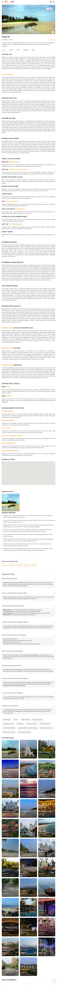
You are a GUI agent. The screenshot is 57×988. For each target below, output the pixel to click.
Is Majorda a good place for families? (12, 665)
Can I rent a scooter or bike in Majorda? (12, 693)
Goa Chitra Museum (15, 224)
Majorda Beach (14, 162)
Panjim (8, 387)
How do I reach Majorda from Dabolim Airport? (14, 593)
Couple (19, 565)
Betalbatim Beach (11, 201)
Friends (12, 565)
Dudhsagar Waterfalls (10, 451)
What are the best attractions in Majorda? (13, 606)
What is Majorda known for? (9, 578)
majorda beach (7, 74)
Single (34, 565)
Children (26, 565)
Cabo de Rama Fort (9, 443)
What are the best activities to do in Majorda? (14, 635)
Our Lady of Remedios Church (12, 436)
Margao (8, 396)
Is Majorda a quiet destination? (10, 706)
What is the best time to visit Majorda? (12, 651)
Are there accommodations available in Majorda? (15, 622)
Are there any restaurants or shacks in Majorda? (15, 678)
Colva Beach (19, 209)
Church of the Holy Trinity (17, 169)
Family (5, 565)
